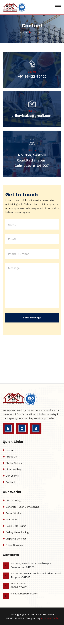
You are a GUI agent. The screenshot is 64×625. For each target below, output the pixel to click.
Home (23, 32)
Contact (37, 32)
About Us (11, 456)
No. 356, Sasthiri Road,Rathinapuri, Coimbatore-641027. (32, 160)
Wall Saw (11, 519)
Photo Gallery (14, 463)
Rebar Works (13, 513)
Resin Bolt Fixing (16, 525)
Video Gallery (14, 469)
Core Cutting (13, 500)
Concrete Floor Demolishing (22, 506)
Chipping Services (16, 538)
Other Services (14, 545)
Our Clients (12, 475)
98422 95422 (18, 583)
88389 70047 (18, 587)
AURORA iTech (49, 618)
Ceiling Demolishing (17, 532)
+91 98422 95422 (32, 76)
